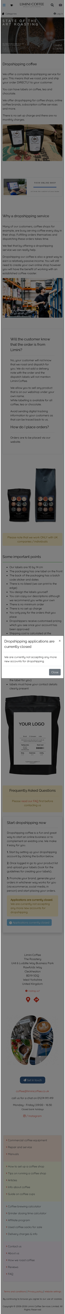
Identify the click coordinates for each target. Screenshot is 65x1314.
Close (54, 672)
